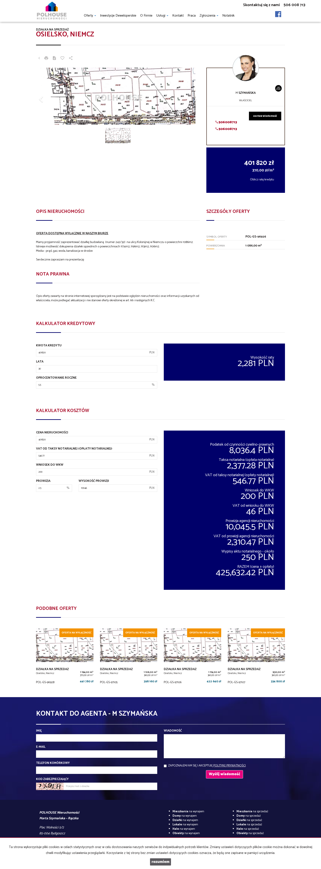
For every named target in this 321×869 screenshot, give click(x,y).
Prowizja (43, 481)
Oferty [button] (89, 15)
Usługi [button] (161, 15)
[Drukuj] (46, 58)
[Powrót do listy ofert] (39, 58)
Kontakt (178, 15)
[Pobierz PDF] (54, 58)
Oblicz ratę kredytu (262, 179)
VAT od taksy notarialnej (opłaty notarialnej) (74, 449)
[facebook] (278, 13)
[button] (48, 97)
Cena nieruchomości (52, 433)
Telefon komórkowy (53, 763)
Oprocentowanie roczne (56, 378)
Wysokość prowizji (94, 481)
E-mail (40, 747)
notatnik (228, 15)
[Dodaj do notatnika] (62, 58)
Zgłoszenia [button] (208, 15)
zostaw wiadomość (265, 116)
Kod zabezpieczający (52, 779)
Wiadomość (173, 731)
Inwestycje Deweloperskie (118, 15)
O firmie (146, 15)
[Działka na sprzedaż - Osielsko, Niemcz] (64, 657)
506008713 (227, 122)
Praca (192, 15)
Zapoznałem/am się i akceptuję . (207, 765)
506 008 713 (294, 5)
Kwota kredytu (49, 346)
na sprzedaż (252, 811)
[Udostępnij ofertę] (71, 58)
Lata (39, 362)
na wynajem (188, 811)
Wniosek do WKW (49, 465)
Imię (39, 731)
